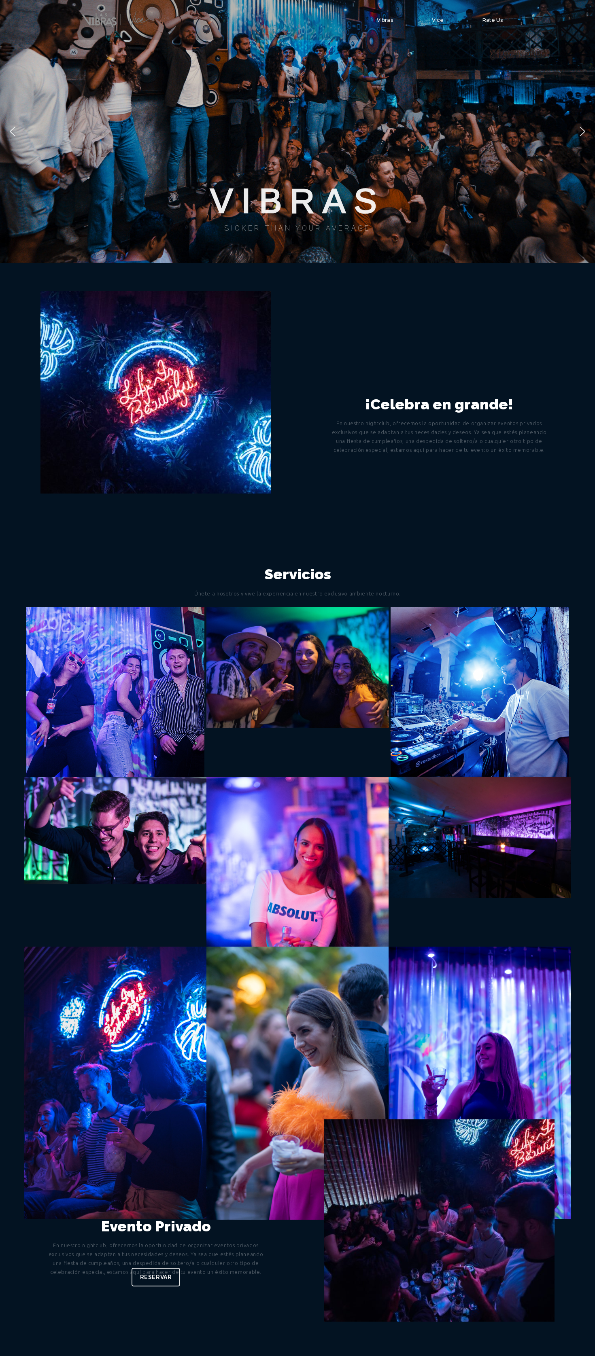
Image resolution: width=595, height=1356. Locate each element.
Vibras (385, 20)
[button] (12, 131)
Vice (438, 20)
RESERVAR (156, 1277)
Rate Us (492, 20)
